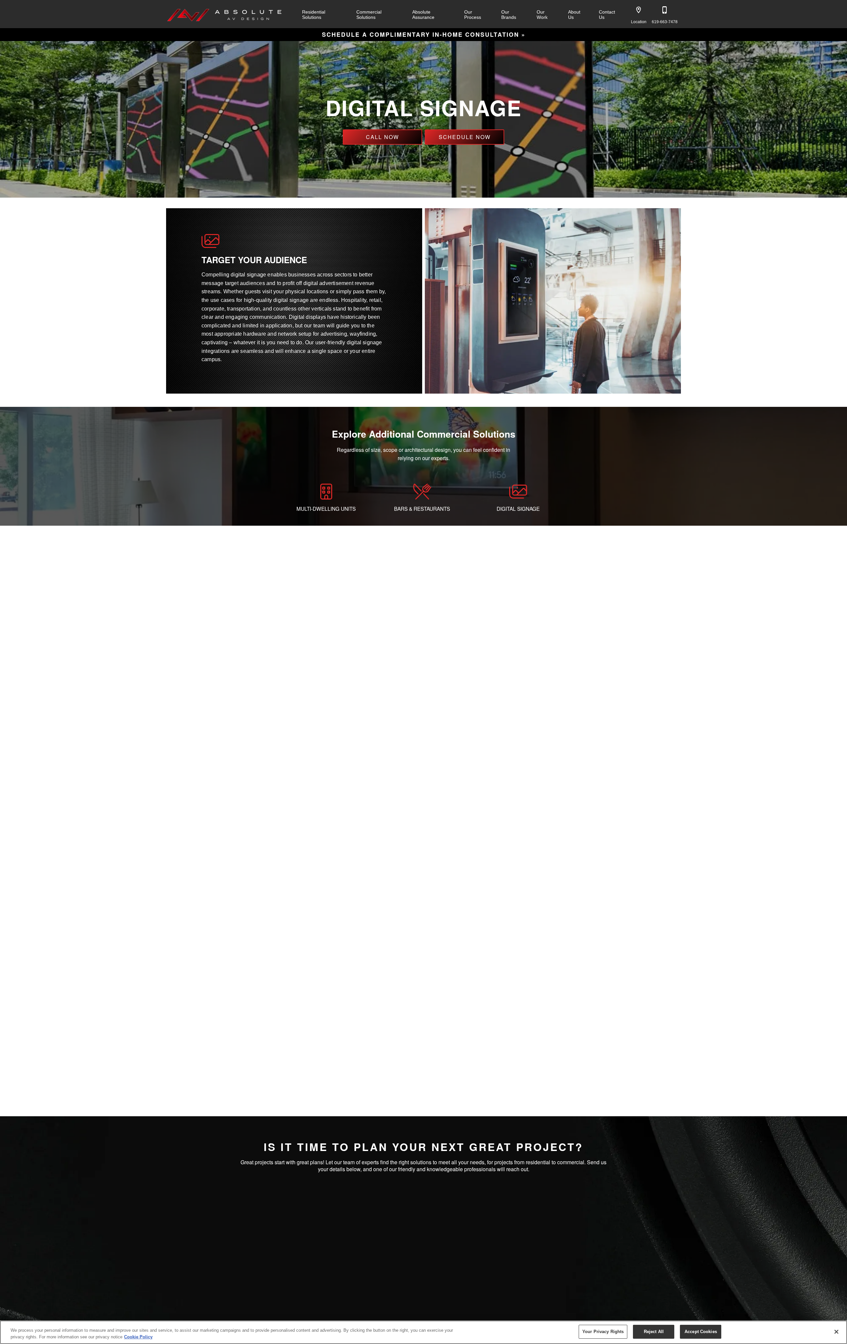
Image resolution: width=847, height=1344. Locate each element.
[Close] (836, 1331)
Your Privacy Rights (603, 1331)
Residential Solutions (313, 15)
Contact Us (607, 15)
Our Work (542, 15)
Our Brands (508, 15)
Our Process (472, 15)
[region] (423, 1332)
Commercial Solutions (368, 15)
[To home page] (225, 14)
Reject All (654, 1331)
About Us (574, 15)
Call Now (382, 137)
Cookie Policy (138, 1336)
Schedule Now (465, 137)
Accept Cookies (701, 1331)
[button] (638, 10)
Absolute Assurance (423, 15)
